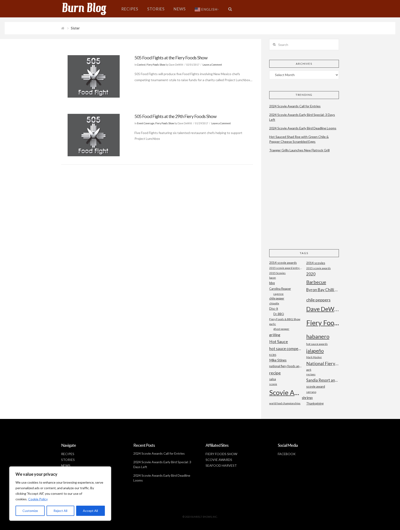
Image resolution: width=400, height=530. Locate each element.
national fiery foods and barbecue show (285, 366)
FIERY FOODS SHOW (221, 454)
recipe (275, 372)
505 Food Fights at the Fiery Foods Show (170, 57)
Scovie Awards (285, 392)
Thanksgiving (315, 403)
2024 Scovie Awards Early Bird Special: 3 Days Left (302, 117)
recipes (311, 374)
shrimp (307, 397)
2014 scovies (315, 263)
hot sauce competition (285, 348)
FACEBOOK (287, 454)
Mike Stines (278, 360)
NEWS (65, 465)
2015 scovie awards (318, 268)
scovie (273, 384)
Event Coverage (145, 123)
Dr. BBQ (278, 314)
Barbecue (316, 282)
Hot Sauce (278, 341)
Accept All (90, 511)
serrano (311, 392)
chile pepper (276, 298)
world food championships (284, 403)
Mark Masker (314, 357)
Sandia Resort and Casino (322, 380)
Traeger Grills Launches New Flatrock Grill (299, 150)
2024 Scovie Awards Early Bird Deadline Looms (302, 128)
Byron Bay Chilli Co (322, 289)
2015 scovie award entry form (285, 267)
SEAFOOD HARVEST (221, 465)
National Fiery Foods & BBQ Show (322, 363)
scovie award (315, 386)
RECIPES (67, 454)
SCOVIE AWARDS (219, 460)
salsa (272, 379)
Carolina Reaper (280, 289)
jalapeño (315, 351)
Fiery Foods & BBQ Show (284, 319)
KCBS (272, 355)
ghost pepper (281, 328)
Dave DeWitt (322, 308)
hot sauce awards (317, 344)
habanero (317, 336)
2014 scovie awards (283, 263)
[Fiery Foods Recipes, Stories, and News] (89, 8)
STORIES (68, 460)
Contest (141, 64)
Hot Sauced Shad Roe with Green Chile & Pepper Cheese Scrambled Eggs (299, 139)
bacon (272, 277)
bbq (272, 283)
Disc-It (273, 308)
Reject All (60, 511)
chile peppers (318, 299)
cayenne (278, 293)
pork (308, 369)
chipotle (274, 303)
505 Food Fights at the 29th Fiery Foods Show (175, 116)
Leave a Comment (212, 64)
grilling (274, 335)
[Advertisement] (304, 205)
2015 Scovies (277, 273)
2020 (311, 273)
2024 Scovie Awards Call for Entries (295, 106)
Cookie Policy (38, 499)
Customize (30, 511)
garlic (272, 324)
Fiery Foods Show (156, 64)
